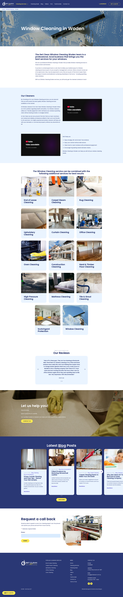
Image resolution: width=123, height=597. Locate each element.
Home (71, 563)
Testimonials (57, 4)
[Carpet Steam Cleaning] (61, 186)
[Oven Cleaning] (33, 251)
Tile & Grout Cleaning (85, 297)
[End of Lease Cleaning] (33, 186)
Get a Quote (114, 4)
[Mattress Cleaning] (61, 283)
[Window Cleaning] (75, 315)
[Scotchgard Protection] (47, 315)
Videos (47, 4)
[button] (38, 369)
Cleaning (36, 472)
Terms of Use (73, 581)
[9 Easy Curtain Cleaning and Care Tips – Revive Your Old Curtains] (34, 459)
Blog (42, 4)
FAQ (51, 4)
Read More (27, 491)
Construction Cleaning (58, 265)
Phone (23, 532)
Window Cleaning (74, 329)
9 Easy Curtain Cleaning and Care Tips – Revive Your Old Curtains (33, 478)
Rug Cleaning (86, 200)
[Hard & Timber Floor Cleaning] (89, 251)
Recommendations (29, 474)
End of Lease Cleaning (30, 201)
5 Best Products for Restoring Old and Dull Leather (60, 473)
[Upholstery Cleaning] (33, 218)
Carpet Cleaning (94, 472)
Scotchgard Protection (44, 330)
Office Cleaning (87, 232)
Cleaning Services (74, 565)
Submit (25, 541)
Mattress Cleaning (61, 296)
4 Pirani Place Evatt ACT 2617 (95, 570)
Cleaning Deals (35, 4)
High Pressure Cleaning (31, 297)
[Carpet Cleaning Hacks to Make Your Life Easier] (89, 459)
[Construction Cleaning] (61, 251)
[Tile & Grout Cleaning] (89, 283)
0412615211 (90, 565)
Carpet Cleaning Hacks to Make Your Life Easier (88, 475)
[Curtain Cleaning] (61, 218)
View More (61, 499)
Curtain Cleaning (60, 232)
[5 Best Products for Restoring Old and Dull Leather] (61, 457)
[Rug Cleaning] (89, 186)
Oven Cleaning (31, 264)
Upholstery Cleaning (29, 233)
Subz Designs (99, 589)
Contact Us (66, 4)
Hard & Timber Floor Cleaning (86, 265)
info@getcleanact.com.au (94, 574)
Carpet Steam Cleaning (59, 201)
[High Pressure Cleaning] (33, 283)
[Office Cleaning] (89, 218)
